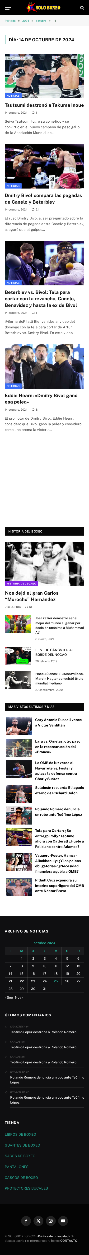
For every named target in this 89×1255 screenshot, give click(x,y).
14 (10, 974)
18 (56, 974)
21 (10, 981)
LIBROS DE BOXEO (20, 1134)
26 (67, 981)
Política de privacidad (53, 1236)
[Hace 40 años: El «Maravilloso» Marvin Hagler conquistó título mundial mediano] (18, 680)
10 (45, 966)
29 (22, 989)
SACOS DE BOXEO (20, 1156)
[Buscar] (81, 7)
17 (44, 974)
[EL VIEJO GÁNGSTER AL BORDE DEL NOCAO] (18, 656)
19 (67, 974)
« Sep (9, 997)
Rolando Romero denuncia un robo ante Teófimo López (47, 1079)
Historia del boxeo (21, 583)
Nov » (19, 997)
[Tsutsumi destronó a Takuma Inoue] (44, 76)
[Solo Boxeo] (44, 7)
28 (11, 989)
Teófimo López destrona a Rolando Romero (43, 1032)
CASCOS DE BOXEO (21, 1178)
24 (45, 981)
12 (67, 966)
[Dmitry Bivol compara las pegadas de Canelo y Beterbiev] (44, 166)
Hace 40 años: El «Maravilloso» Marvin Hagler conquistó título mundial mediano (59, 678)
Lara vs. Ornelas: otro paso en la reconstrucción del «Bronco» (57, 746)
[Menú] (8, 7)
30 (33, 989)
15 (21, 974)
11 (56, 966)
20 (78, 974)
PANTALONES (16, 1167)
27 (78, 981)
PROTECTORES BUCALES (26, 1188)
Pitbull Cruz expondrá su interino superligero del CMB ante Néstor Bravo (59, 885)
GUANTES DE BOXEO (22, 1145)
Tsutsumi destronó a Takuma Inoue (44, 105)
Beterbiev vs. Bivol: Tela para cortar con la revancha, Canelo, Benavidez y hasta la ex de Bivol (41, 298)
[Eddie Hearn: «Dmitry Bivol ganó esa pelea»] (44, 366)
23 (33, 981)
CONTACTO (68, 1240)
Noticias (13, 95)
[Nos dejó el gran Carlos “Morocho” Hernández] (44, 564)
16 (33, 974)
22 (22, 981)
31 (45, 989)
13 (78, 966)
